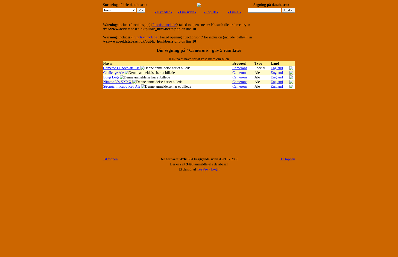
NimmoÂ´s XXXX (117, 82)
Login (215, 169)
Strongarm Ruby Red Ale (121, 86)
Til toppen (110, 159)
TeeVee (202, 169)
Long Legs (111, 77)
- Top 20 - (211, 12)
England (277, 68)
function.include (164, 25)
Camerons (239, 68)
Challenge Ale (113, 73)
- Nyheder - (163, 12)
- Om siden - (187, 12)
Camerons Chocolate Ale (121, 68)
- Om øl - (234, 12)
